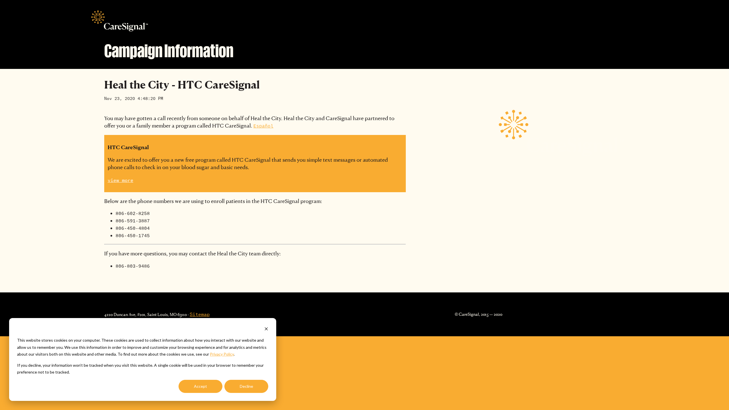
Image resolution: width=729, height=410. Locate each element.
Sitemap (200, 313)
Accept (200, 386)
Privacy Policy (222, 354)
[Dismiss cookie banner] (266, 329)
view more (120, 179)
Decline (246, 386)
